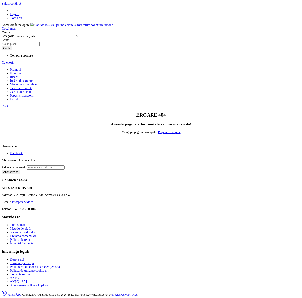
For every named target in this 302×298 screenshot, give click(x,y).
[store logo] (71, 25)
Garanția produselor (23, 232)
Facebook (16, 153)
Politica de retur (20, 239)
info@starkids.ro (22, 202)
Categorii (8, 62)
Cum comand (18, 225)
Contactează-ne (20, 274)
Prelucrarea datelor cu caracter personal (35, 267)
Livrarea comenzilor (23, 236)
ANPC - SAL (19, 281)
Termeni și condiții (22, 263)
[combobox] (21, 44)
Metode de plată (20, 228)
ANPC (14, 278)
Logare (14, 14)
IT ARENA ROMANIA (124, 294)
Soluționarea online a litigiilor (29, 285)
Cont (5, 106)
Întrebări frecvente (21, 243)
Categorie (8, 36)
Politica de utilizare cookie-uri (29, 270)
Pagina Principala (169, 132)
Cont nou (16, 18)
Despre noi (17, 259)
